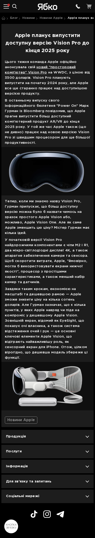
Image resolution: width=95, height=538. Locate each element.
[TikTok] (34, 514)
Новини (28, 18)
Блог (14, 18)
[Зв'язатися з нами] (78, 6)
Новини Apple (51, 18)
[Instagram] (47, 514)
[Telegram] (60, 515)
